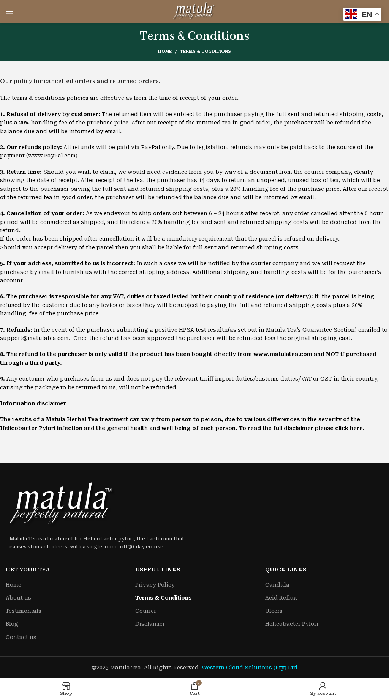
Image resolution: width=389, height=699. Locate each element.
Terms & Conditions (163, 598)
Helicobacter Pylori (291, 624)
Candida (277, 585)
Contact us (21, 637)
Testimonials (23, 611)
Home (165, 51)
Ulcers (274, 611)
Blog (12, 624)
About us (18, 598)
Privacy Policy (155, 585)
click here (349, 428)
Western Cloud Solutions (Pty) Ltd (249, 667)
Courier (145, 611)
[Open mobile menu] (9, 11)
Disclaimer (150, 624)
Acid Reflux (281, 598)
